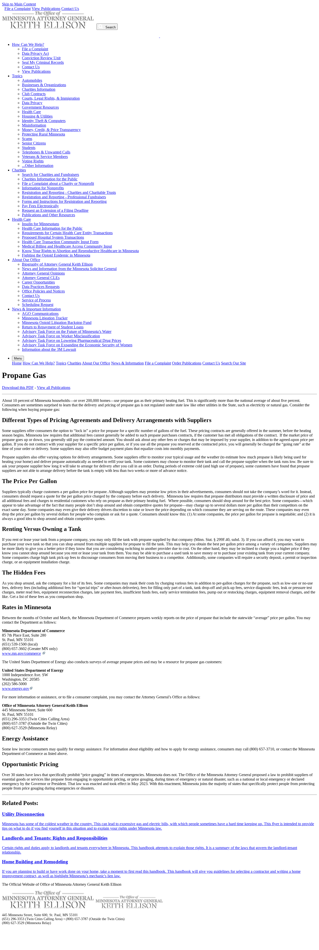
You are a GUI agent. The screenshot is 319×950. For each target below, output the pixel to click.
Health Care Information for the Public (52, 228)
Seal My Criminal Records (43, 62)
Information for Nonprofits (43, 188)
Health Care (31, 112)
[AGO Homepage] (48, 27)
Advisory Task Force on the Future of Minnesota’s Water (66, 331)
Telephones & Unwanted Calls (46, 152)
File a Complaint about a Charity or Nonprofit (58, 183)
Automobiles (32, 80)
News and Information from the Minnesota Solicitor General (69, 269)
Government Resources (40, 107)
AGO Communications (40, 313)
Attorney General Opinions (43, 273)
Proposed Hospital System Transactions (53, 237)
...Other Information (37, 165)
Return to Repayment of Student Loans (52, 327)
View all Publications (53, 387)
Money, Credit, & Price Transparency (51, 130)
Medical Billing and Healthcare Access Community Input (67, 246)
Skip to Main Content (19, 4)
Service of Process (36, 300)
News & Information (127, 363)
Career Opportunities (38, 282)
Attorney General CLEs (41, 278)
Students (28, 148)
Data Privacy (32, 103)
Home (17, 363)
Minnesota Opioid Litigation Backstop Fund (56, 322)
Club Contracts (34, 94)
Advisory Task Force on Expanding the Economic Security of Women (77, 345)
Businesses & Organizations (44, 85)
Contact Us (70, 8)
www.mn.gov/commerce (21, 653)
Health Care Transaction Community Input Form (60, 242)
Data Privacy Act (35, 53)
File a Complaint (17, 8)
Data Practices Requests (41, 287)
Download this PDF (18, 387)
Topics (17, 76)
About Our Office (26, 260)
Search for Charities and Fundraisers (50, 174)
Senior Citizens (34, 143)
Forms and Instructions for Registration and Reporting (64, 201)
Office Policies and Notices (43, 291)
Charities (19, 170)
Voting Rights (33, 161)
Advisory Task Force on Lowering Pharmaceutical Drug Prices (71, 340)
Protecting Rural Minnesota (43, 134)
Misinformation (34, 125)
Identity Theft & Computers (44, 121)
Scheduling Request (37, 304)
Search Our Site (233, 363)
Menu (18, 358)
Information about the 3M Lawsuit (49, 349)
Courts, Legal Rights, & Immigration (51, 98)
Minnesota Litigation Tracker (45, 318)
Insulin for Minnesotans (40, 224)
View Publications (46, 8)
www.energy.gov (15, 688)
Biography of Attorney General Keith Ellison (57, 264)
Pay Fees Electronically (40, 206)
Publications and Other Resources (48, 215)
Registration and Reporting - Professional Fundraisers (64, 197)
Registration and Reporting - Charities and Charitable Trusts (69, 192)
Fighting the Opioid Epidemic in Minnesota (56, 255)
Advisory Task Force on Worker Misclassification (61, 336)
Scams (27, 139)
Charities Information (38, 89)
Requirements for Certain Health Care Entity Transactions (67, 233)
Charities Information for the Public (50, 179)
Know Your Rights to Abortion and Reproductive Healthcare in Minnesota (80, 251)
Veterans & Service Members (45, 156)
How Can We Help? (28, 44)
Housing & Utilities (37, 116)
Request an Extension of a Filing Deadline (55, 210)
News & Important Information (36, 309)
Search (110, 27)
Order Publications (186, 363)
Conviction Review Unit (41, 58)
